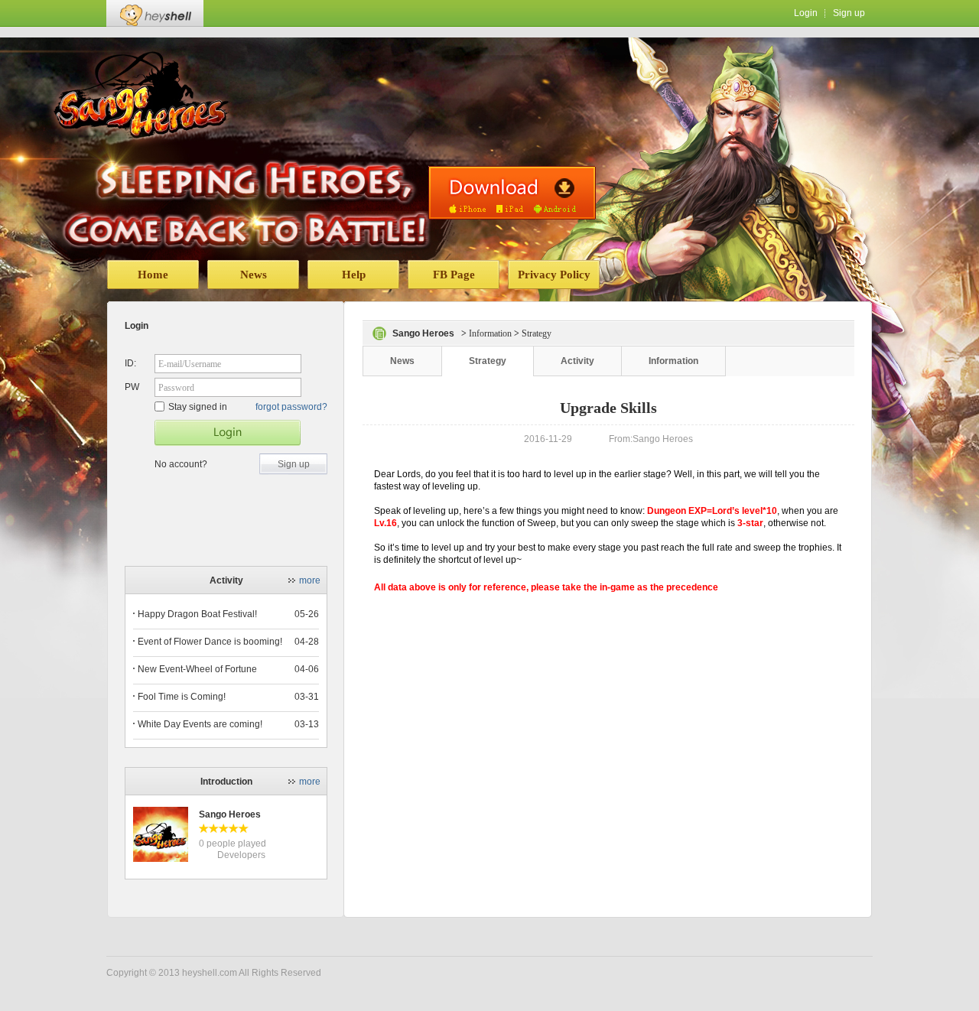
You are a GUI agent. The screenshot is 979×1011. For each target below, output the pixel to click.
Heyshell (155, 13)
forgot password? (291, 406)
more (309, 580)
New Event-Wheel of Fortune (197, 669)
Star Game (227, 433)
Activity (577, 361)
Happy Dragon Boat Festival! (197, 614)
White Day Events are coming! (200, 724)
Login (806, 13)
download (512, 192)
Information (490, 333)
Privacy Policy (554, 274)
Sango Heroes (230, 814)
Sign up (849, 13)
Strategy (487, 361)
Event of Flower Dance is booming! (210, 641)
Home (153, 274)
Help (354, 274)
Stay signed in (197, 406)
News (253, 274)
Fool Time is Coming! (182, 696)
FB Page (454, 274)
